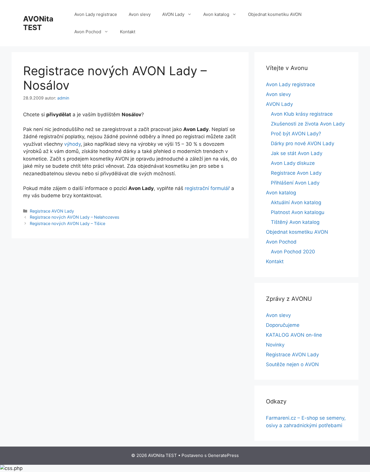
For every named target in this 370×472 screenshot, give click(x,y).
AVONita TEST (38, 23)
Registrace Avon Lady (296, 173)
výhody (72, 144)
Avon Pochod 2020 (293, 252)
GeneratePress (223, 455)
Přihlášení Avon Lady (295, 183)
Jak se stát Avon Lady (296, 153)
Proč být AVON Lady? (296, 134)
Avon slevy (140, 14)
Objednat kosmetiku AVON (274, 14)
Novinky (275, 345)
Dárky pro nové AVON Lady (302, 143)
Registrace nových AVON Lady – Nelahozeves (74, 217)
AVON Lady (173, 14)
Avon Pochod (87, 31)
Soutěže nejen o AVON (292, 364)
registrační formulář (207, 188)
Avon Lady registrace (95, 14)
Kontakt (127, 31)
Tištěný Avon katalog (295, 222)
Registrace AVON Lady (52, 211)
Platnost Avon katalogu (297, 212)
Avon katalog (216, 14)
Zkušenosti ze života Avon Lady (308, 124)
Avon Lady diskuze (293, 163)
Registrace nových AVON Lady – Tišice (67, 223)
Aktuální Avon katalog (296, 202)
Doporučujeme (282, 325)
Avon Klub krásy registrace (302, 114)
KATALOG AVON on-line (294, 335)
